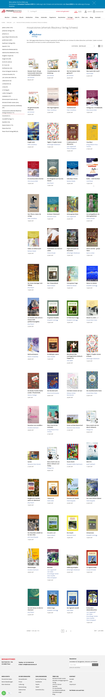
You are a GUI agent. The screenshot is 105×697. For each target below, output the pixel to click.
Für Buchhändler (57, 688)
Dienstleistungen (57, 692)
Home (3, 22)
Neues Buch (6, 128)
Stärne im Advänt (91, 283)
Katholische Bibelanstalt (9, 49)
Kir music (5, 65)
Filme (37, 17)
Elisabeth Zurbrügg (91, 285)
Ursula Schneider (91, 570)
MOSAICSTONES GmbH (10, 102)
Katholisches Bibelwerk (10, 52)
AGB (20, 692)
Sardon (30, 462)
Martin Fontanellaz (33, 356)
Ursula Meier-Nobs (91, 320)
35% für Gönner (57, 684)
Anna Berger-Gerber (53, 574)
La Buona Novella (8, 74)
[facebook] (70, 692)
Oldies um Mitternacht (34, 248)
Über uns (85, 17)
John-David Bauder (33, 537)
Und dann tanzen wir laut (74, 391)
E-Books (14, 17)
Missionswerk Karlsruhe (9, 99)
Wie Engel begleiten (53, 108)
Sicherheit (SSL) (40, 689)
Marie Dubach (51, 285)
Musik (21, 17)
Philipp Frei (89, 429)
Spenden (54, 686)
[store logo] (12, 11)
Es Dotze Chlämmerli (53, 214)
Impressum (72, 684)
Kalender (44, 17)
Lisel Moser (89, 181)
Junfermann (7, 40)
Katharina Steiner (72, 285)
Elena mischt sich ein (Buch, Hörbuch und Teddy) (53, 464)
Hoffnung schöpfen (72, 567)
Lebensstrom (6, 80)
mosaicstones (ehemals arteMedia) (12, 106)
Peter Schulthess (52, 110)
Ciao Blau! (89, 142)
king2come (6, 59)
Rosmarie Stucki (51, 216)
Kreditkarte (39, 682)
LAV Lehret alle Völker (9, 77)
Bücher (7, 17)
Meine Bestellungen (7, 682)
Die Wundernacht (52, 391)
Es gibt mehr (31, 142)
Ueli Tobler (70, 360)
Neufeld (6, 122)
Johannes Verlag (8, 30)
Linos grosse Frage (72, 283)
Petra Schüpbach (71, 148)
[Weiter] (70, 631)
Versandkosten (23, 679)
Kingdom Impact (7, 55)
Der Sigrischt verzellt (73, 608)
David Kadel (89, 73)
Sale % (77, 17)
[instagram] (78, 692)
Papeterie (52, 17)
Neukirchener (7, 125)
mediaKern (6, 96)
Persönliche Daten (7, 679)
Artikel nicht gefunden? (62, 11)
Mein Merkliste (6, 684)
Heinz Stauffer (51, 356)
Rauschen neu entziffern (35, 425)
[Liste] (102, 46)
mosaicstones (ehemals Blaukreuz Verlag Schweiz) (11, 111)
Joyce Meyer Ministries (9, 37)
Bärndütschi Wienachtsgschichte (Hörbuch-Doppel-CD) (75, 356)
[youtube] (74, 692)
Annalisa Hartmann (33, 427)
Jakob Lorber (7, 27)
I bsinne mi (50, 498)
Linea (5, 87)
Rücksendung (22, 687)
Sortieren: (75, 46)
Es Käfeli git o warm (53, 354)
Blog (91, 17)
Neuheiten (61, 17)
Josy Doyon (50, 183)
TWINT (37, 687)
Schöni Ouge (51, 608)
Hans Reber (70, 610)
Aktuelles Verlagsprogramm (60, 680)
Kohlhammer (7, 68)
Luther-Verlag (7, 93)
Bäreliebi (49, 567)
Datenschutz (22, 689)
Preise (20, 682)
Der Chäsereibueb (52, 283)
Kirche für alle (7, 62)
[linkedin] (85, 692)
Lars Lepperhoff (71, 146)
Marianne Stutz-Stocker (73, 427)
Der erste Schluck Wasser (93, 498)
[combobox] (42, 11)
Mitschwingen (32, 567)
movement (6, 116)
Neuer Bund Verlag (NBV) (10, 131)
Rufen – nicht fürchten (93, 179)
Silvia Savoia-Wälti (91, 110)
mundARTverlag (8, 119)
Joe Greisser (31, 77)
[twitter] (81, 692)
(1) (93, 186)
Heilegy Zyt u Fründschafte (94, 108)
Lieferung (21, 684)
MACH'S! (88, 462)
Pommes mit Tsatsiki (73, 498)
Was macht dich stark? (93, 71)
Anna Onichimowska (53, 393)
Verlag (54, 682)
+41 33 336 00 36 (29, 662)
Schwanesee (90, 533)
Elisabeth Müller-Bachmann (74, 464)
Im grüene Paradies (53, 318)
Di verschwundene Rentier (35, 179)
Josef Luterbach (90, 464)
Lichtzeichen (6, 84)
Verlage (70, 17)
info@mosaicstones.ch (30, 664)
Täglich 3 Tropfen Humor (54, 142)
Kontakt (98, 17)
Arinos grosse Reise (72, 214)
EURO (80, 11)
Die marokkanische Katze (94, 391)
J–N (14, 22)
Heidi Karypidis (71, 500)
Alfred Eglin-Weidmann (53, 144)
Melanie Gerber (71, 393)
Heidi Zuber (50, 500)
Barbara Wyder (71, 181)
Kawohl (6, 46)
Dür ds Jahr (70, 533)
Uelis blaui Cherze (72, 179)
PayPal (37, 684)
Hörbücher (29, 17)
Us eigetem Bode (91, 567)
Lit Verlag (5, 90)
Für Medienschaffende (58, 690)
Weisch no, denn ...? (92, 318)
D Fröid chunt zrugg (72, 318)
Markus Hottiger (32, 395)
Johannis (5, 34)
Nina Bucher (70, 395)
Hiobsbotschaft (71, 108)
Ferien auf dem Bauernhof (75, 425)
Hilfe (70, 682)
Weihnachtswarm (33, 354)
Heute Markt (70, 462)
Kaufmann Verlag (8, 43)
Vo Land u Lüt (51, 533)
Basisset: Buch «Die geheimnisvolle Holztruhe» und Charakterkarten (35, 73)
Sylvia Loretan (90, 253)
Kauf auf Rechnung (41, 679)
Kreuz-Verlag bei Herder (9, 71)
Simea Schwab (90, 218)
